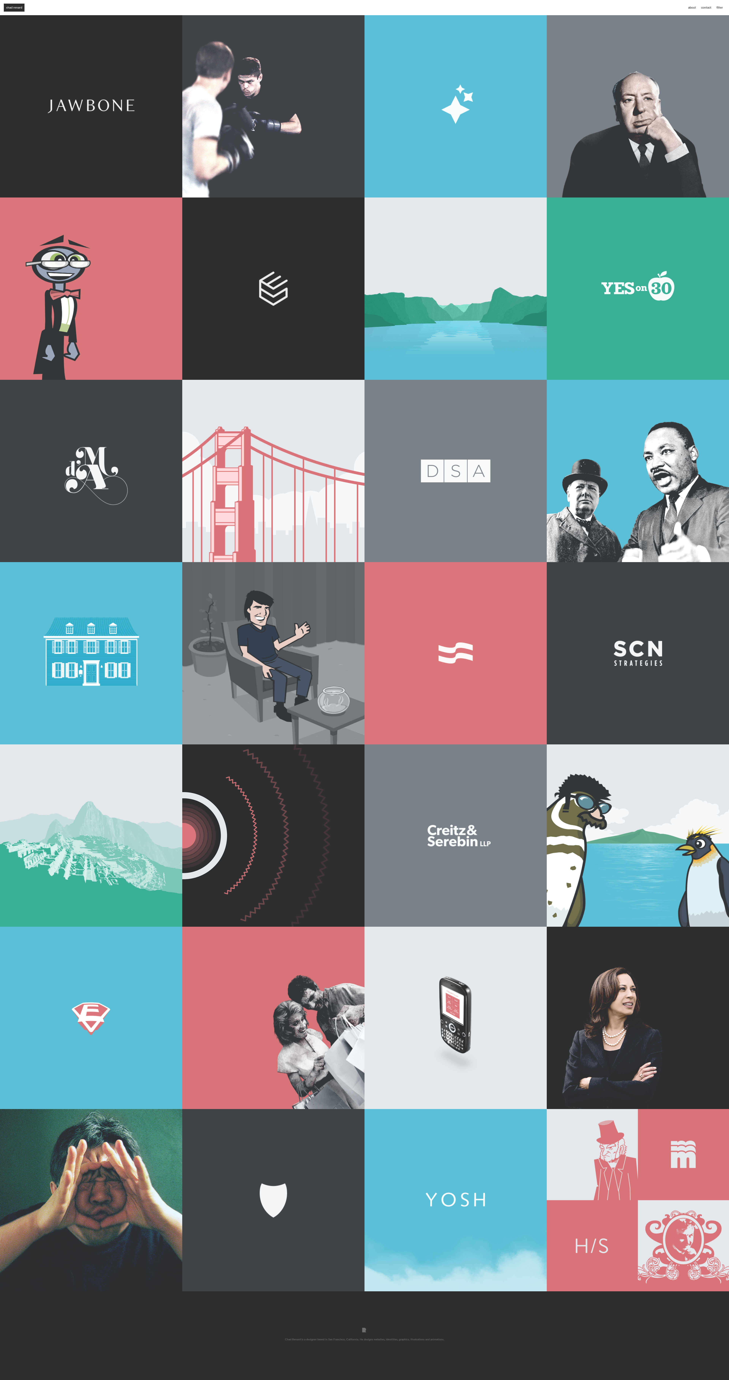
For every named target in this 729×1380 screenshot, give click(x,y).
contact (706, 7)
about (692, 7)
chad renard (14, 7)
